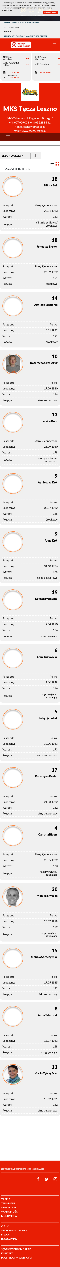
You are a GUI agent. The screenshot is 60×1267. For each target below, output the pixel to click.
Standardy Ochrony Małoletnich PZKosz (25, 36)
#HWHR (7, 31)
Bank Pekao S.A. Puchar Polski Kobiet (23, 23)
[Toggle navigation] (54, 45)
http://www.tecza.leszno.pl (30, 130)
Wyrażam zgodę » (51, 12)
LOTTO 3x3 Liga (11, 27)
